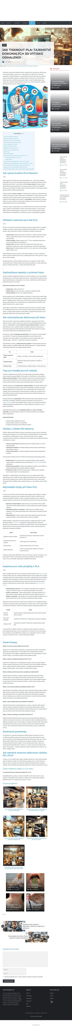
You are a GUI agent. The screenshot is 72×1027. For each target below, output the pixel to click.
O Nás (38, 23)
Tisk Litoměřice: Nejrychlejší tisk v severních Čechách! (16, 161)
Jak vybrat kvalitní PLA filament (11, 136)
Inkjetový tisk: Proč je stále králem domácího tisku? (15, 167)
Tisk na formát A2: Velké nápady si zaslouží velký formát (17, 165)
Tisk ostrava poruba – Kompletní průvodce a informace (59, 146)
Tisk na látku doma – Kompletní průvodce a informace (63, 172)
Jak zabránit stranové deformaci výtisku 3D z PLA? (15, 155)
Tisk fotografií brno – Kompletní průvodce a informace (64, 185)
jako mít (41, 573)
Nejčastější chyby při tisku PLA (11, 148)
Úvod (2, 23)
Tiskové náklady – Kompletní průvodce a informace (59, 83)
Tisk (31, 23)
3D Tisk (8, 23)
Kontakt (44, 23)
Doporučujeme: (8, 159)
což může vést (16, 522)
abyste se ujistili (38, 462)
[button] (70, 23)
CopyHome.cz (10, 61)
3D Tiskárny (29, 995)
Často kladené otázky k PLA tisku (13, 157)
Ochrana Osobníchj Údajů (36, 1016)
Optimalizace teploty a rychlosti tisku (12, 140)
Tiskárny (28, 1006)
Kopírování (17, 23)
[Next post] (47, 937)
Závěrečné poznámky (9, 153)
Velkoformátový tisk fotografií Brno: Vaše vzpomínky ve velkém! (18, 163)
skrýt (22, 133)
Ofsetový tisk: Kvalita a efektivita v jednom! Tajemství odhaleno (33, 926)
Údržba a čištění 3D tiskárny (10, 146)
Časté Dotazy (7, 151)
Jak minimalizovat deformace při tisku (12, 142)
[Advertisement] (36, 10)
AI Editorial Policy (36, 1025)
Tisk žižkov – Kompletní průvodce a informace (59, 104)
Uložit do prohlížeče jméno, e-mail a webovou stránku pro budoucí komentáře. (23, 976)
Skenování (25, 23)
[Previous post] (3, 926)
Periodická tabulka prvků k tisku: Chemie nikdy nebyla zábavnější (19, 169)
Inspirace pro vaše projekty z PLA (11, 149)
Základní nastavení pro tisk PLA (11, 138)
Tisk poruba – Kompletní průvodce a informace (59, 125)
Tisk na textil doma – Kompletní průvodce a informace (63, 159)
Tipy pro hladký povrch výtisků (11, 144)
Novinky (52, 993)
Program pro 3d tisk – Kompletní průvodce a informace (64, 197)
